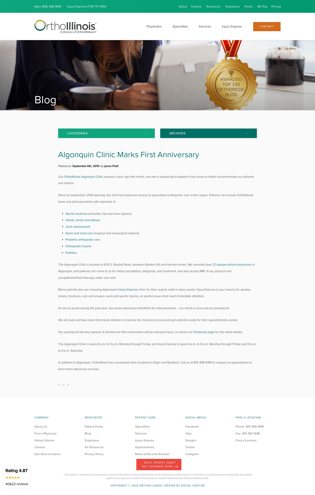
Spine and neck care (79, 233)
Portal (248, 6)
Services (205, 26)
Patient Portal (94, 426)
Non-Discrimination (47, 454)
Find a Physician (45, 433)
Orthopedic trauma (78, 246)
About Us (40, 426)
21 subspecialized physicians (232, 264)
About (183, 6)
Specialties (180, 26)
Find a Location (246, 440)
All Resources (94, 447)
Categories (77, 133)
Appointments (144, 447)
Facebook (192, 426)
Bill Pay (262, 6)
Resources (214, 6)
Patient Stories (44, 440)
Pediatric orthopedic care (82, 239)
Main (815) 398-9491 (47, 6)
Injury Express (232, 26)
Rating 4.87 (16, 476)
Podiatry (71, 253)
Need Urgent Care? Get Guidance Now (159, 464)
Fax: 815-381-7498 (248, 433)
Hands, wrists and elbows (82, 220)
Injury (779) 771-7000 (87, 6)
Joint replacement (77, 226)
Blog (88, 433)
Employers (232, 6)
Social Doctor (193, 485)
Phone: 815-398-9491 (250, 426)
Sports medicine (76, 213)
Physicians (154, 26)
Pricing (276, 6)
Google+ (191, 440)
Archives (177, 133)
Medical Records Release (152, 454)
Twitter (190, 447)
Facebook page (204, 332)
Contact (267, 26)
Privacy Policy (94, 454)
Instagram (192, 454)
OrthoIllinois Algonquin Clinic (83, 176)
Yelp (188, 433)
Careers (196, 6)
